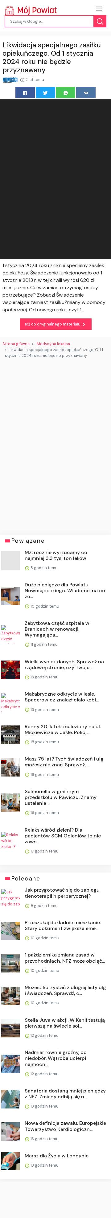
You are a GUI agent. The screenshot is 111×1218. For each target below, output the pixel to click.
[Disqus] (55, 444)
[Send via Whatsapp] (66, 92)
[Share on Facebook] (25, 92)
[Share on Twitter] (45, 92)
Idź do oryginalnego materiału (53, 324)
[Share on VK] (86, 92)
